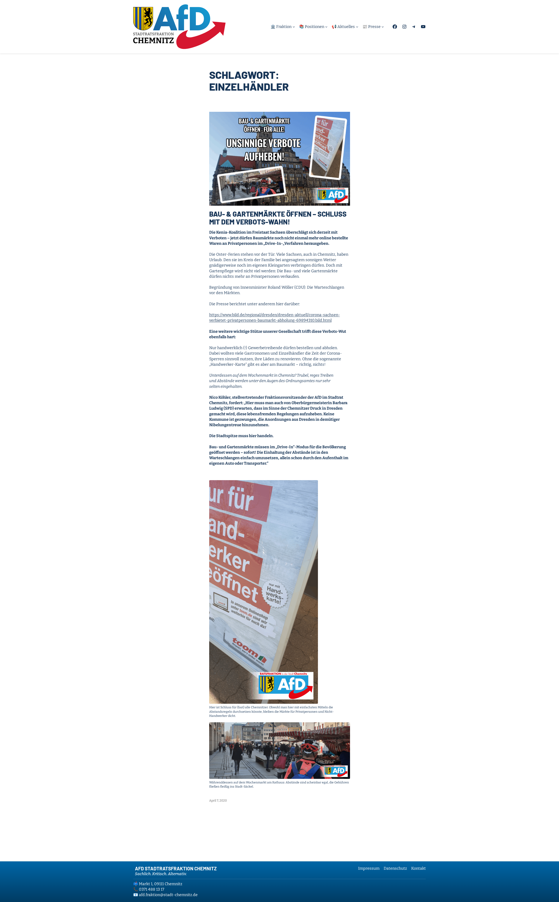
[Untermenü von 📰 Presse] (382, 27)
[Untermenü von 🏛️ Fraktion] (294, 27)
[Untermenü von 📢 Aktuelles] (357, 27)
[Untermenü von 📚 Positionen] (326, 27)
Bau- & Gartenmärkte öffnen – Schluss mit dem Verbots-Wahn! (278, 218)
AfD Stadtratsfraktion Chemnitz (176, 868)
